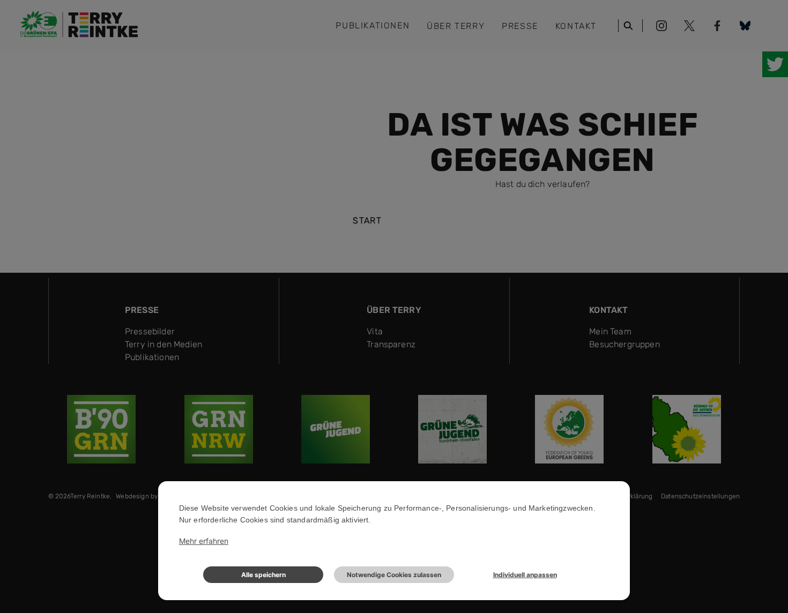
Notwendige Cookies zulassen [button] (394, 575)
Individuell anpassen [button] (525, 575)
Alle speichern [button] (263, 575)
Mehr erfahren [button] (203, 540)
